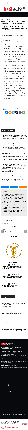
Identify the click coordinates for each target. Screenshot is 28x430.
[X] (16, 112)
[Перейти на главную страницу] (14, 9)
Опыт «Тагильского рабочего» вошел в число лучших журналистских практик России (14, 136)
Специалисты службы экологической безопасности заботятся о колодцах (14, 165)
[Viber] (20, 112)
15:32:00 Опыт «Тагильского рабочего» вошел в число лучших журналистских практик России (14, 195)
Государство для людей (14, 391)
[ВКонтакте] (14, 5)
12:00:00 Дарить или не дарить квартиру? (13, 204)
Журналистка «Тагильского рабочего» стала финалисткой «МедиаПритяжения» (14, 175)
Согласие (13, 426)
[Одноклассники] (18, 5)
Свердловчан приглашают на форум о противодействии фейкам (11, 286)
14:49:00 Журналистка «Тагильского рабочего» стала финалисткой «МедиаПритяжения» (14, 215)
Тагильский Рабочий (16, 415)
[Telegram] (16, 5)
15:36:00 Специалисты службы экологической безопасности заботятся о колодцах (14, 211)
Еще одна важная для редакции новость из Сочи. (13, 138)
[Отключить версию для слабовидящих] (12, 5)
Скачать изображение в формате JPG (9, 41)
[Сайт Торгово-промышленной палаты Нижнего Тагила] (14, 250)
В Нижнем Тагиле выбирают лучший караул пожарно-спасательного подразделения (12, 277)
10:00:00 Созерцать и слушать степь (11, 205)
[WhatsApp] (23, 112)
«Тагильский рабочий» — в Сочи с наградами (14, 154)
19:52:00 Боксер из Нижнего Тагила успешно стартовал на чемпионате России (14, 192)
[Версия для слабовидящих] (10, 5)
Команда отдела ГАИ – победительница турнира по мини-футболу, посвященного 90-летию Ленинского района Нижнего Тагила (14, 330)
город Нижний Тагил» (14, 241)
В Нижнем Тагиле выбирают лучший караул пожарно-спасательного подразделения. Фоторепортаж (12, 267)
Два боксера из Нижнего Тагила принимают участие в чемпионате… (16, 384)
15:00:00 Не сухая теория (9, 213)
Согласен (24, 424)
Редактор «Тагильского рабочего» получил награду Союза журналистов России (13, 143)
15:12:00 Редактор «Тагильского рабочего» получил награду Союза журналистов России (14, 198)
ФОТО (3, 229)
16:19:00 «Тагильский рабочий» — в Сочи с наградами (14, 208)
